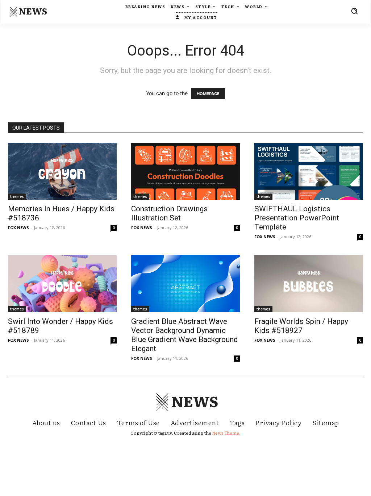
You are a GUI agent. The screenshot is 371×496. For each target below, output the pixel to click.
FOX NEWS (18, 227)
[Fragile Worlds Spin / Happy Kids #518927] (308, 283)
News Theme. (226, 433)
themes (17, 196)
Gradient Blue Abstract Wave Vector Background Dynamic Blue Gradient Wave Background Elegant (184, 335)
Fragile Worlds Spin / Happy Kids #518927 (301, 326)
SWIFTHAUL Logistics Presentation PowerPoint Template (296, 217)
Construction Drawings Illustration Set (169, 213)
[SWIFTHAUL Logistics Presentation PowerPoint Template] (308, 171)
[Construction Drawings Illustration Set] (185, 171)
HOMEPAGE (208, 93)
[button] (354, 11)
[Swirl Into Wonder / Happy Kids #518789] (62, 283)
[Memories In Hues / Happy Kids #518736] (62, 171)
